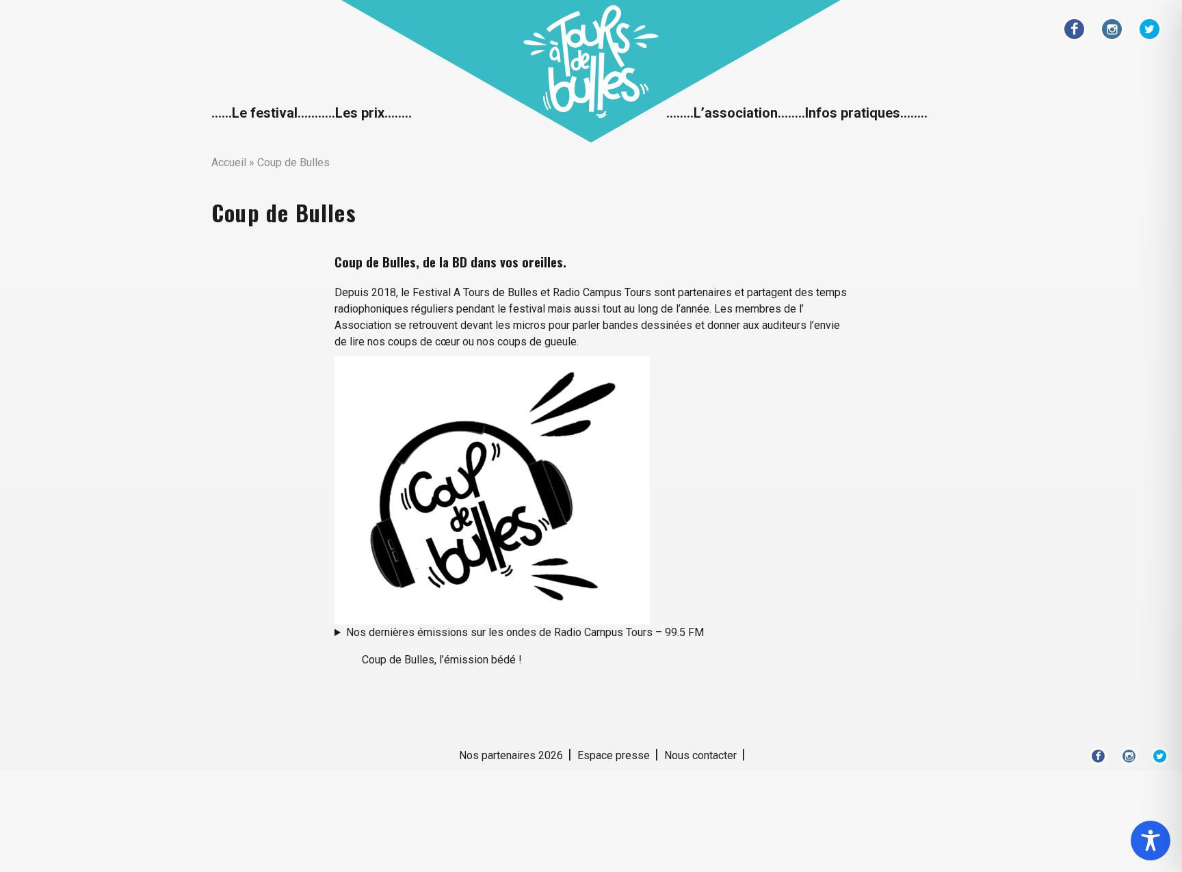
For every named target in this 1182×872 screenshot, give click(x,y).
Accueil (228, 162)
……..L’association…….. (735, 113)
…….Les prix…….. (361, 113)
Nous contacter (700, 755)
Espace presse (613, 755)
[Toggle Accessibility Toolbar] (1150, 840)
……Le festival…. (261, 113)
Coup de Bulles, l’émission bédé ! (442, 659)
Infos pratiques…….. (866, 113)
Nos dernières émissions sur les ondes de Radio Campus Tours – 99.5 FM (525, 632)
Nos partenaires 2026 (511, 755)
